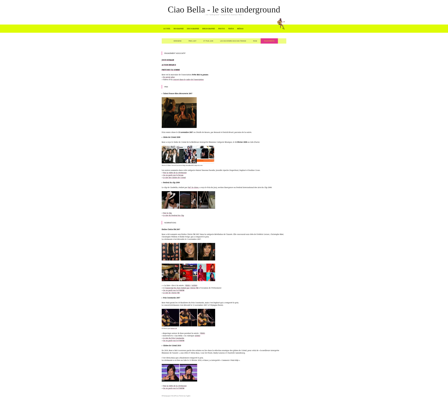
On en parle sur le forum (173, 175)
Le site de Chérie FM (171, 293)
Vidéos (231, 29)
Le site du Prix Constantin (173, 338)
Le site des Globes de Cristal (174, 178)
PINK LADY (192, 41)
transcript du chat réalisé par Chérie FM (181, 288)
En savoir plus (169, 77)
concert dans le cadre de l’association (188, 80)
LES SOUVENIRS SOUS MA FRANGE (233, 41)
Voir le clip (167, 213)
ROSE (255, 41)
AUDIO (194, 285)
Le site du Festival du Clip (173, 215)
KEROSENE (178, 41)
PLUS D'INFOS (269, 41)
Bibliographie (208, 29)
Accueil (166, 29)
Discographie (193, 29)
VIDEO (187, 285)
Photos (221, 29)
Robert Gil (173, 328)
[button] (283, 29)
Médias (240, 29)
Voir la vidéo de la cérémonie (175, 173)
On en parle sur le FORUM (173, 290)
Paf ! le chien (193, 187)
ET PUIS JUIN (208, 41)
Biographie (179, 29)
